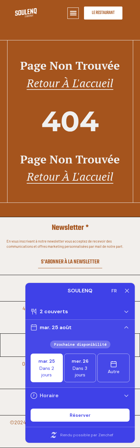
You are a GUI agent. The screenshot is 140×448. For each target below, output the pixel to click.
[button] (73, 13)
